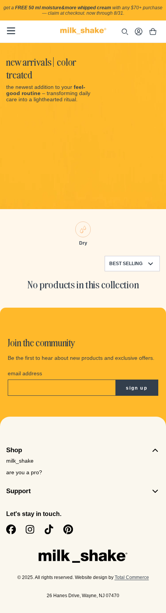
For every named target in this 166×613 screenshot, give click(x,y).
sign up (136, 388)
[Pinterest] (68, 529)
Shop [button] (14, 450)
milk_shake (20, 461)
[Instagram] (30, 529)
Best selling (125, 263)
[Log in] (138, 32)
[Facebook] (11, 529)
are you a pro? (24, 472)
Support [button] (18, 491)
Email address (25, 373)
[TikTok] (49, 529)
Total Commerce (132, 577)
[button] (11, 31)
